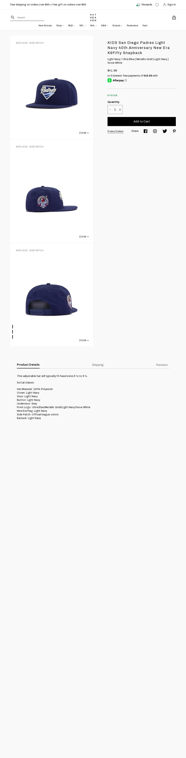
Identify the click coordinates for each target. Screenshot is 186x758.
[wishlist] (157, 4)
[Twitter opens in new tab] (165, 131)
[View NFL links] (85, 25)
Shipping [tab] (98, 364)
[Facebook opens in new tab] (145, 131)
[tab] (162, 365)
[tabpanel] (93, 397)
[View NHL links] (96, 25)
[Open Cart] (174, 18)
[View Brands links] (121, 25)
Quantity (114, 102)
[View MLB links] (74, 25)
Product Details (116, 131)
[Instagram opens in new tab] (155, 131)
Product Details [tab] (28, 364)
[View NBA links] (107, 25)
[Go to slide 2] (12, 331)
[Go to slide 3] (12, 336)
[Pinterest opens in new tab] (174, 131)
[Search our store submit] (13, 17)
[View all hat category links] (63, 25)
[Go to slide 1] (12, 326)
